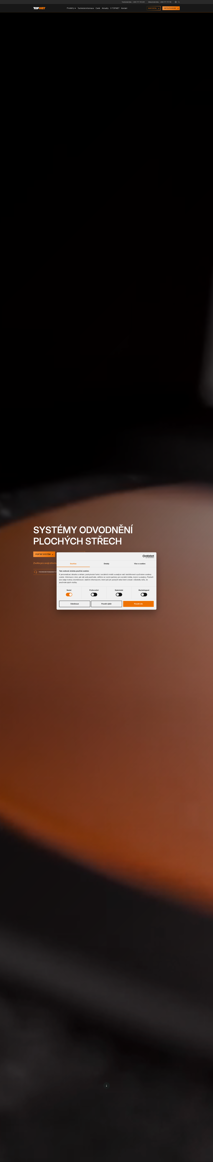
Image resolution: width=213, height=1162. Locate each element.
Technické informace (86, 8)
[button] (176, 2)
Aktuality (105, 8)
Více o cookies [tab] (139, 564)
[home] (40, 8)
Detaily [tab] (106, 564)
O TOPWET (114, 8)
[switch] (94, 594)
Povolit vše (138, 604)
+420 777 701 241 (139, 2)
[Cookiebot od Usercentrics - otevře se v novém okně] (144, 556)
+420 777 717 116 (165, 2)
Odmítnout (74, 604)
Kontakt (124, 8)
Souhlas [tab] (73, 564)
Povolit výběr (106, 604)
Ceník (98, 8)
